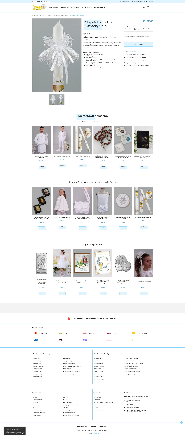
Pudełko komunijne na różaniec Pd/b (123, 156)
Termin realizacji (125, 1)
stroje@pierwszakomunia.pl (133, 407)
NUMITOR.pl (97, 433)
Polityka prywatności (68, 402)
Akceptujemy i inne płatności (135, 54)
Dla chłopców (65, 7)
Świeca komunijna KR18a (143, 217)
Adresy (95, 405)
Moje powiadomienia (99, 410)
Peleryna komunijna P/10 (62, 217)
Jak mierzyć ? (36, 402)
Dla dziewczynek (53, 7)
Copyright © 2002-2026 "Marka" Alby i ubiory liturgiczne (92, 430)
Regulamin (65, 399)
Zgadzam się (19, 433)
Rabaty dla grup (37, 415)
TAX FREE (65, 407)
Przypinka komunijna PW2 (143, 281)
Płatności (65, 397)
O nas (34, 407)
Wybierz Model (128, 34)
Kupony (96, 407)
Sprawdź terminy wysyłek (133, 63)
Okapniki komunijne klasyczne (141, 65)
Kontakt (35, 397)
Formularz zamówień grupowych (71, 415)
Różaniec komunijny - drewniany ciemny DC (102, 156)
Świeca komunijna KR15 (82, 156)
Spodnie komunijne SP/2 (62, 156)
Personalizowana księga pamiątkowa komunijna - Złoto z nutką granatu (103, 281)
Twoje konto (150, 1)
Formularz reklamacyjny (69, 412)
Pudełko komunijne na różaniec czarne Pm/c (41, 218)
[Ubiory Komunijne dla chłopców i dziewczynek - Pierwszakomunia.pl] (39, 7)
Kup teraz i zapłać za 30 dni (134, 57)
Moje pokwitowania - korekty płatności (103, 402)
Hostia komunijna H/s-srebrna (123, 218)
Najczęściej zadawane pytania (70, 405)
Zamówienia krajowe (38, 410)
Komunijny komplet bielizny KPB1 (102, 218)
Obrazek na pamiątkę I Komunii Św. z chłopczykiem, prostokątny (41, 281)
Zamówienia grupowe (138, 1)
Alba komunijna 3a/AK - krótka (41, 156)
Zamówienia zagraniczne (39, 412)
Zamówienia (97, 399)
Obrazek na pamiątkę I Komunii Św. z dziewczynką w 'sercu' (123, 281)
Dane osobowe (97, 397)
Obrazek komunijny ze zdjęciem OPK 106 (82, 281)
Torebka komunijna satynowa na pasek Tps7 (82, 218)
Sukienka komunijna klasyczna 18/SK (62, 281)
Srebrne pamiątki (87, 7)
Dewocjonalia (75, 7)
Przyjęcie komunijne (99, 7)
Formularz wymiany (68, 410)
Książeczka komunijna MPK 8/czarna (143, 156)
